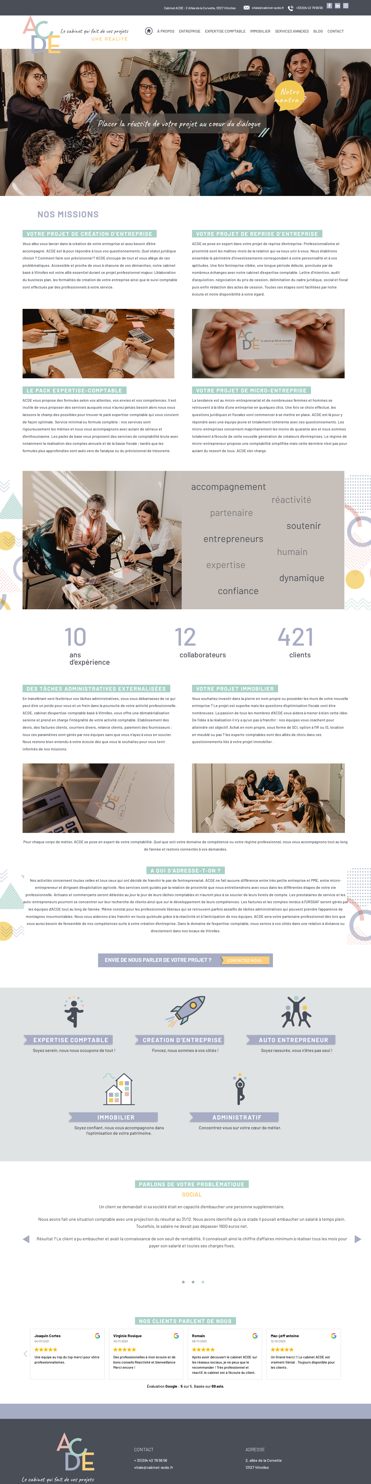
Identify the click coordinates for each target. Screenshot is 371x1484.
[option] (195, 1236)
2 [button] (193, 1282)
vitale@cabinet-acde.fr (268, 7)
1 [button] (183, 1282)
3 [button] (203, 1282)
